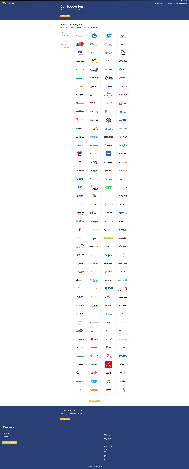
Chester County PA (64, 33)
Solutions (157, 3)
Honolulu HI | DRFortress (66, 40)
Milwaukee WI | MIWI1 (65, 44)
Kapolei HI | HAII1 (64, 41)
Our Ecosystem (169, 3)
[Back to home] (8, 3)
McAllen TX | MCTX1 (64, 43)
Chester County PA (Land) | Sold (109, 445)
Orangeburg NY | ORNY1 (65, 46)
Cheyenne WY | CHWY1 (65, 35)
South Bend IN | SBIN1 (65, 49)
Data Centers (162, 3)
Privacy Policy (96, 466)
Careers (181, 0)
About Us (177, 0)
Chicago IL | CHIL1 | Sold (108, 446)
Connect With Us (183, 3)
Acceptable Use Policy (88, 466)
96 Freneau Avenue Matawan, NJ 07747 (6, 433)
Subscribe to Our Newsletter (9, 442)
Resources (176, 3)
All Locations (63, 32)
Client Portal (185, 0)
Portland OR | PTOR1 (65, 47)
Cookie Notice (101, 466)
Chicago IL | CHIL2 (64, 38)
